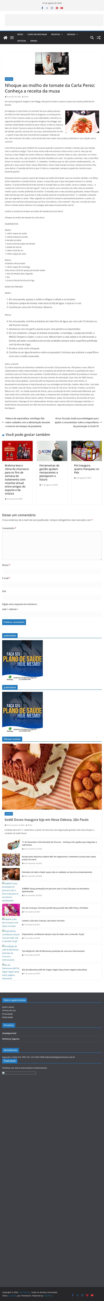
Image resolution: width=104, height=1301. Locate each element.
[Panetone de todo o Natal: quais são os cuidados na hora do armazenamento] (11, 874)
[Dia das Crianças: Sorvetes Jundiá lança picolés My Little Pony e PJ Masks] (11, 910)
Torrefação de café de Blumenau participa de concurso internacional (53, 951)
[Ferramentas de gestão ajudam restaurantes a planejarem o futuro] (52, 442)
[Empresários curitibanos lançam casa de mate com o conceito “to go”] (11, 936)
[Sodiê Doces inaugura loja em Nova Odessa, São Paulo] (52, 777)
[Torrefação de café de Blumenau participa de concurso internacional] (11, 953)
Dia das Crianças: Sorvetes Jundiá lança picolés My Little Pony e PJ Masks (55, 908)
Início (20, 34)
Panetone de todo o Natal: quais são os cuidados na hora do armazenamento (57, 872)
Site (4, 591)
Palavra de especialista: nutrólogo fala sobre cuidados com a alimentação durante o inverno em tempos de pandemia (27, 422)
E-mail (6, 578)
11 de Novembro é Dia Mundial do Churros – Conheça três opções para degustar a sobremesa (59, 843)
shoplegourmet (9, 1033)
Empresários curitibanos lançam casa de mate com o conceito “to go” (53, 934)
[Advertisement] (54, 20)
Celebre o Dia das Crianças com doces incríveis (43, 920)
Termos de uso (9, 1010)
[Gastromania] (5, 37)
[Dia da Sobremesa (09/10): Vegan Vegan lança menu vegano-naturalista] (11, 971)
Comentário (9, 528)
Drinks (33, 41)
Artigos (71, 34)
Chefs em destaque (37, 34)
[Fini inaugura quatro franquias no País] (86, 442)
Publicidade (7, 1017)
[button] (61, 34)
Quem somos (8, 1007)
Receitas (55, 34)
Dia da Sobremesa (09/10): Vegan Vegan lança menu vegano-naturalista (54, 969)
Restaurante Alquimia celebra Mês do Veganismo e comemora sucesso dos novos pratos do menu (59, 858)
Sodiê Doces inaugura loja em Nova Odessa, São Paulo (47, 819)
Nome (6, 565)
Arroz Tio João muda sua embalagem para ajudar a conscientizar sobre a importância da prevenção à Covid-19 (77, 422)
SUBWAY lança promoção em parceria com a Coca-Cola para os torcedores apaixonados (55, 890)
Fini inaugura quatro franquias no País (86, 469)
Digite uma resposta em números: (19, 604)
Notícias (21, 41)
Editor (26, 97)
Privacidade (7, 1014)
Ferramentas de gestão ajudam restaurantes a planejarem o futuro (49, 472)
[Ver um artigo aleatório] (98, 37)
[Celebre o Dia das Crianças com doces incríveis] (11, 923)
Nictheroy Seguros (10, 1039)
